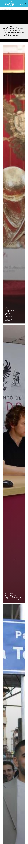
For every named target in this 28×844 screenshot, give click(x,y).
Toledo (11, 306)
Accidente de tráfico (19, 1)
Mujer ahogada (9, 1)
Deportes (7, 306)
